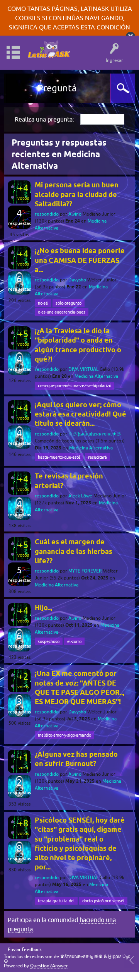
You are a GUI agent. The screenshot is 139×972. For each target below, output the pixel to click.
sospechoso (48, 641)
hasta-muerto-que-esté (59, 457)
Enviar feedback (25, 949)
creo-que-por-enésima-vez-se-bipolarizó (74, 385)
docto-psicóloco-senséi (103, 900)
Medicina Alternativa (96, 376)
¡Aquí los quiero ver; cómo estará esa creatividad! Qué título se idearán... (80, 414)
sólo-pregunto (68, 303)
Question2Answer (49, 966)
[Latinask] (48, 48)
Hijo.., (43, 607)
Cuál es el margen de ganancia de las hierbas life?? (73, 551)
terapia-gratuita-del (56, 900)
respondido (47, 214)
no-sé (43, 303)
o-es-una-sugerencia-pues (61, 312)
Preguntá (57, 88)
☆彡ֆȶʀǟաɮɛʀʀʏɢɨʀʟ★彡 (94, 434)
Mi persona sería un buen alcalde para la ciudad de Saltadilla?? (77, 194)
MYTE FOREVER (85, 571)
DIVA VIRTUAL (83, 369)
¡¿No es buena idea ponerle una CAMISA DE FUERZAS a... (80, 260)
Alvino (74, 214)
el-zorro (74, 641)
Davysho (77, 280)
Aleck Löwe (80, 496)
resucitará (97, 457)
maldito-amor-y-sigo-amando (64, 735)
